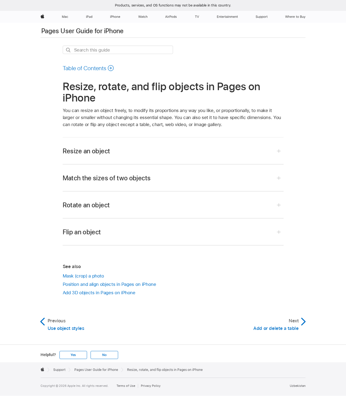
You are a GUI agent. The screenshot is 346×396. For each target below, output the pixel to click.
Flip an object (82, 232)
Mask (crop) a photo (83, 276)
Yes (73, 355)
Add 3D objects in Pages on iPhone (99, 292)
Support (59, 370)
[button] (88, 68)
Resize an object (86, 151)
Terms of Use (126, 386)
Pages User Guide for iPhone (82, 31)
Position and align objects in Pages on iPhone (109, 284)
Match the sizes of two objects (107, 178)
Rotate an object (86, 205)
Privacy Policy (151, 386)
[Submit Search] (68, 50)
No (104, 355)
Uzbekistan (297, 386)
